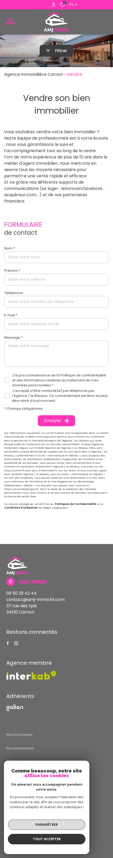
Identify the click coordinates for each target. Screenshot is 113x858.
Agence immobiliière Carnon (33, 74)
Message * (13, 337)
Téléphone (13, 293)
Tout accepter (47, 838)
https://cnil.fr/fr (14, 470)
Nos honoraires (19, 734)
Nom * (9, 248)
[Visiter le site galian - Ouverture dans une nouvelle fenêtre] (14, 707)
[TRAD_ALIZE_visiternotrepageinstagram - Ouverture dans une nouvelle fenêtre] (16, 643)
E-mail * (10, 315)
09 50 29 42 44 (21, 593)
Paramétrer (46, 824)
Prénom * (12, 270)
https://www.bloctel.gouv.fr (21, 489)
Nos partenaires (20, 748)
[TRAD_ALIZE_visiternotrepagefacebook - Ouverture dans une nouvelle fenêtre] (8, 643)
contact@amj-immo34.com (35, 599)
